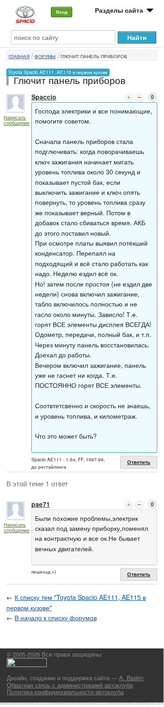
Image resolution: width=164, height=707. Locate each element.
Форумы (45, 56)
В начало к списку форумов (56, 617)
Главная (19, 56)
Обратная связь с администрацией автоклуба (70, 685)
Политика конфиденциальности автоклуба (65, 692)
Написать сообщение (17, 120)
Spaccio (43, 96)
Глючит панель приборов (93, 56)
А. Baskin (131, 678)
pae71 (40, 504)
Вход (61, 12)
